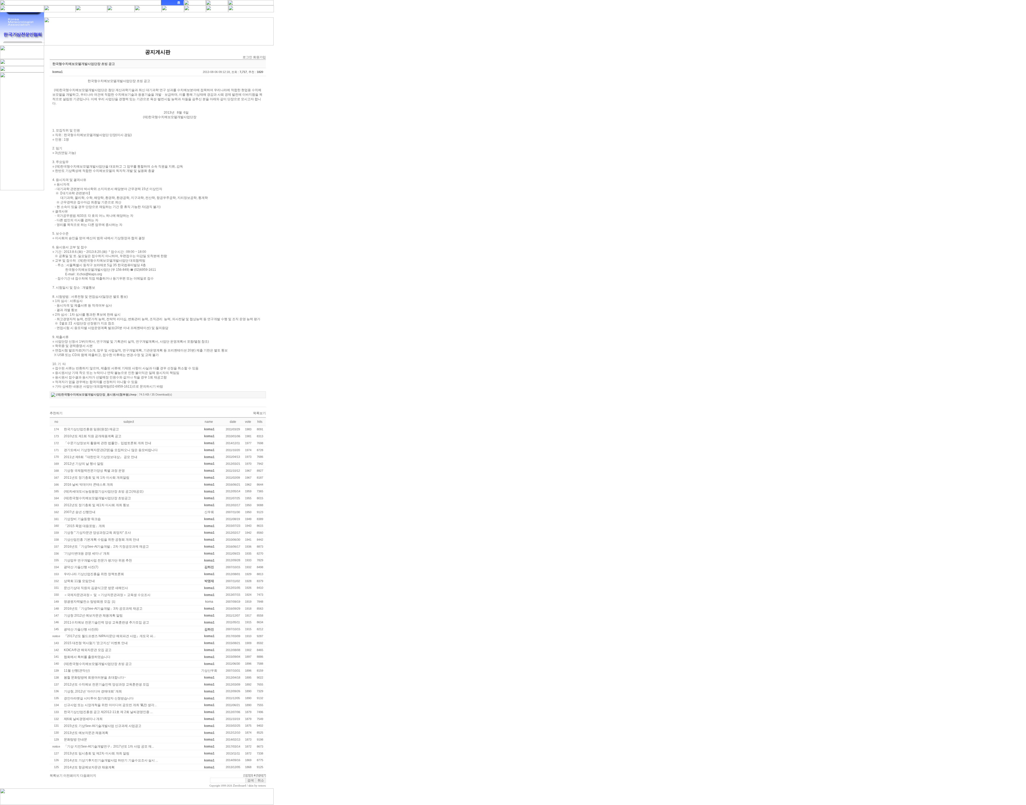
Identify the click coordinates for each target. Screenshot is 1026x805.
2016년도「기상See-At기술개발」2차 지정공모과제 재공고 (106, 546)
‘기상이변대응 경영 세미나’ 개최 (87, 553)
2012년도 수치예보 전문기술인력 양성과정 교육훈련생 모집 (106, 684)
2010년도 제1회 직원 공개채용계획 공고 (92, 436)
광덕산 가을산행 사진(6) (81, 629)
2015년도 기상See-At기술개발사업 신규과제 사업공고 (102, 726)
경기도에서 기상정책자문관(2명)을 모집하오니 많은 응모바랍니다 (111, 450)
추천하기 (56, 413)
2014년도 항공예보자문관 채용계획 (89, 767)
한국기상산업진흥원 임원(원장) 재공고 (91, 429)
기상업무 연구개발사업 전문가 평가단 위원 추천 (98, 560)
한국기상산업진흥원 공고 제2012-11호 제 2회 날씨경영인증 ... (108, 712)
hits (259, 422)
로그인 (247, 57)
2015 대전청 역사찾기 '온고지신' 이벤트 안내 (96, 643)
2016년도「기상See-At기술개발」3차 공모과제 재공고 (103, 608)
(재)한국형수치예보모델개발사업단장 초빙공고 (97, 498)
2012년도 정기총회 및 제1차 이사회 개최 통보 (96, 505)
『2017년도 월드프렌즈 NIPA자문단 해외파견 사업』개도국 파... (110, 636)
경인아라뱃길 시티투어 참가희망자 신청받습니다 (99, 698)
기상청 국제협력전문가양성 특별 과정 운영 (94, 471)
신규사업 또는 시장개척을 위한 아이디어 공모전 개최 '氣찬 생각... (110, 705)
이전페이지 (71, 775)
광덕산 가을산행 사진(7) (81, 567)
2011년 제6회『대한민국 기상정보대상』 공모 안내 (100, 457)
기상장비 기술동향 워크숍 (82, 519)
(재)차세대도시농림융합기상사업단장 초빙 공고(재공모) (103, 491)
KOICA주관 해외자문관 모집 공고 (87, 650)
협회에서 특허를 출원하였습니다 (87, 657)
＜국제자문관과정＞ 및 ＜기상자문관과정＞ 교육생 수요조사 (107, 595)
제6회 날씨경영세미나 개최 (83, 719)
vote (248, 422)
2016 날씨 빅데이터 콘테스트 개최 (88, 484)
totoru (262, 785)
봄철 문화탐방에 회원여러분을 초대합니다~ (95, 677)
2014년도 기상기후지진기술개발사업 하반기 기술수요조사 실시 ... (111, 760)
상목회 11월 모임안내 (79, 581)
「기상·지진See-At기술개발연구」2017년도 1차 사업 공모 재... (109, 746)
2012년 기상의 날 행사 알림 (83, 464)
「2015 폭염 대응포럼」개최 (84, 526)
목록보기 (259, 413)
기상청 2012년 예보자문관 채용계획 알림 (93, 615)
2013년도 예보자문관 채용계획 (86, 733)
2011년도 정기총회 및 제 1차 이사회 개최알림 (96, 477)
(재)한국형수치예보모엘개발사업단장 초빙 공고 (98, 664)
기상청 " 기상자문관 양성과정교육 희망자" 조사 (97, 533)
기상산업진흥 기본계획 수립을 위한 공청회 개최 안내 (101, 539)
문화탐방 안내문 (75, 739)
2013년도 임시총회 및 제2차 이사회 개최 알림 (96, 753)
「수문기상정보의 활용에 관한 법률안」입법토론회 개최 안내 (107, 443)
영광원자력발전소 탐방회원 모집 (87, 601)
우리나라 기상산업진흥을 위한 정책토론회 (94, 574)
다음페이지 (88, 775)
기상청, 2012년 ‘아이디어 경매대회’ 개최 (93, 691)
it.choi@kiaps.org (89, 274)
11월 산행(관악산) (77, 670)
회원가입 (259, 57)
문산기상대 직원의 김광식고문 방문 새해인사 (96, 588)
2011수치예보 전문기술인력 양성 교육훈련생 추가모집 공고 (106, 622)
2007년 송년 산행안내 (79, 512)
